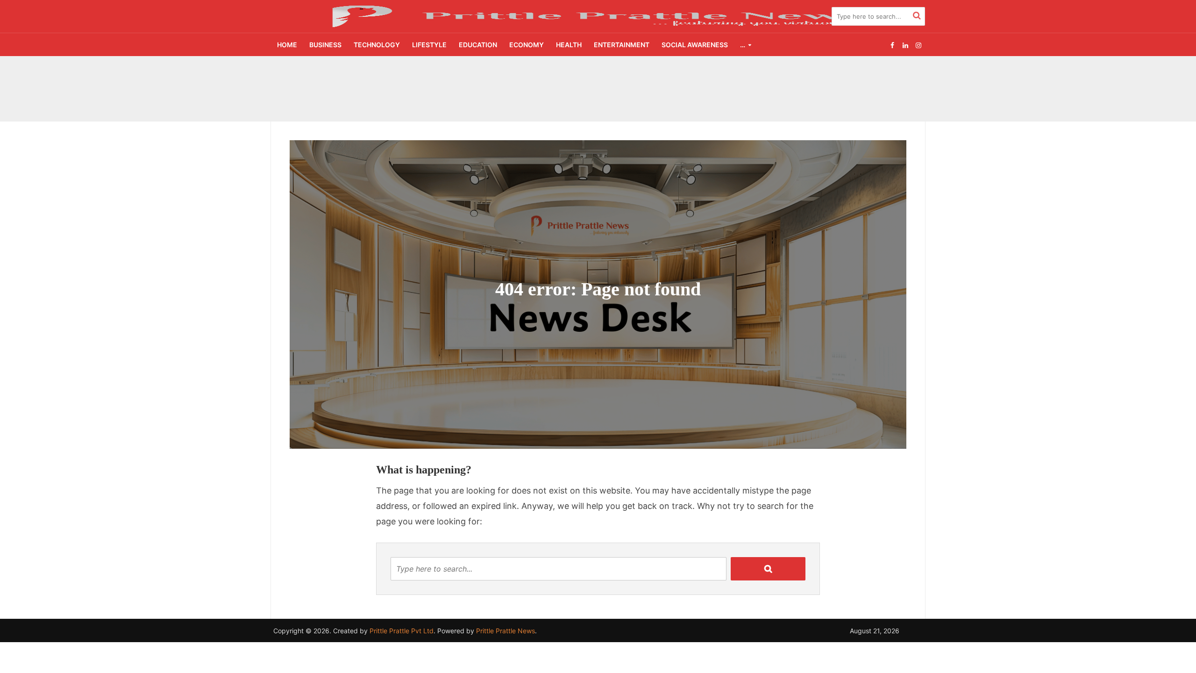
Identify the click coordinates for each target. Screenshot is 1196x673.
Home (287, 45)
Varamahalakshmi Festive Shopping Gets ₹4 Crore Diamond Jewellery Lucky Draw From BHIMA (535, 97)
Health (569, 45)
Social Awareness (695, 45)
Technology (377, 45)
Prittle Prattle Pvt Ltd (402, 631)
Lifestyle (429, 45)
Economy (526, 45)
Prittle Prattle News (505, 631)
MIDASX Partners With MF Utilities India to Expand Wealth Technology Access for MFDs (526, 75)
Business (325, 45)
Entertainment (621, 45)
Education (478, 45)
